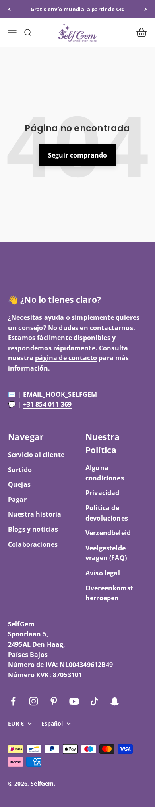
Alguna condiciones (104, 472)
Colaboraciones (33, 544)
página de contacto (66, 358)
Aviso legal (102, 573)
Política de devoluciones (106, 513)
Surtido (20, 469)
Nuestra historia (35, 514)
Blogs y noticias (33, 529)
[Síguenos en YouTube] (74, 701)
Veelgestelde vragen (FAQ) (106, 553)
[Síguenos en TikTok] (94, 701)
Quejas (19, 484)
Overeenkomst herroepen (109, 593)
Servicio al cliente (36, 454)
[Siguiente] (145, 9)
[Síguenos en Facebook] (13, 701)
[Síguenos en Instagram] (33, 701)
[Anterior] (9, 9)
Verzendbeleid (108, 532)
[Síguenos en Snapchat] (114, 701)
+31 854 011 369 (47, 404)
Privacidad (102, 492)
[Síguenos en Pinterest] (53, 701)
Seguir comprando (77, 155)
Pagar (17, 499)
